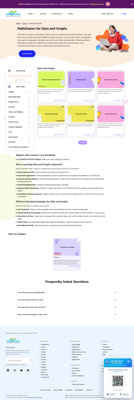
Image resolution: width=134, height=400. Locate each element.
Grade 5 (25, 23)
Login (124, 14)
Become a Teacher (45, 390)
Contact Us (89, 390)
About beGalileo (58, 390)
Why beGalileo (79, 390)
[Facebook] (28, 370)
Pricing (70, 14)
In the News (68, 390)
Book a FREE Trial (107, 14)
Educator (43, 14)
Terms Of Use (29, 397)
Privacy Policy (38, 397)
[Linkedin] (8, 370)
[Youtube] (21, 370)
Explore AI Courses (97, 4)
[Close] (132, 4)
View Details (57, 100)
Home (18, 23)
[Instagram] (15, 370)
